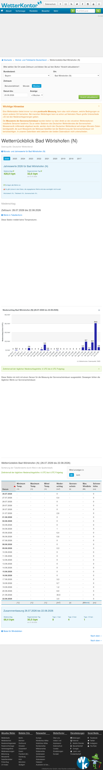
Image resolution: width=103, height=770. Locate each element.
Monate (26, 86)
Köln (20, 759)
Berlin (21, 738)
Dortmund (22, 743)
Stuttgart (22, 764)
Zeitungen (76, 738)
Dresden (22, 746)
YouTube (93, 746)
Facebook (93, 738)
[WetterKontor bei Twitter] (77, 4)
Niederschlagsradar (8, 743)
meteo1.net (57, 740)
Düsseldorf (23, 748)
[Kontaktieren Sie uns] (65, 4)
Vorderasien (40, 754)
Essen (21, 751)
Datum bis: (8, 91)
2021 (47, 158)
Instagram (93, 743)
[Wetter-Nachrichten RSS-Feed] (71, 4)
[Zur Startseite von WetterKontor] (2, 11)
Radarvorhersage (7, 746)
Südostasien (40, 759)
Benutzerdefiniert (12, 86)
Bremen (21, 740)
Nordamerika (40, 746)
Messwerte (5, 756)
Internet (75, 740)
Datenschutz (50, 4)
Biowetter (46, 11)
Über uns (56, 738)
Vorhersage (20, 11)
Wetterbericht (6, 740)
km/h (87, 602)
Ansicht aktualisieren (89, 97)
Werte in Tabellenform (12, 215)
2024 (23, 158)
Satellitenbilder (6, 759)
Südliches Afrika (42, 743)
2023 (31, 158)
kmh (78, 475)
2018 (71, 158)
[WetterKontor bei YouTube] (93, 4)
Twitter (92, 740)
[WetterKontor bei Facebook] (82, 4)
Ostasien (39, 762)
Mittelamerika (41, 748)
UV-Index (4, 764)
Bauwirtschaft (78, 746)
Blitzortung (5, 754)
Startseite (7, 60)
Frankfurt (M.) (23, 754)
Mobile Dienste (78, 743)
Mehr (56, 11)
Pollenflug (5, 762)
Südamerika (40, 751)
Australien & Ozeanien (44, 764)
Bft (71, 475)
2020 (55, 158)
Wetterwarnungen (7, 751)
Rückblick (34, 11)
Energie (76, 748)
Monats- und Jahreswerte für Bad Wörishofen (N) (24, 151)
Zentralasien (40, 756)
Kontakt (56, 754)
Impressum (57, 743)
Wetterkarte (5, 738)
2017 (79, 158)
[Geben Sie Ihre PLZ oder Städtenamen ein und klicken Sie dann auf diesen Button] (98, 11)
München (22, 762)
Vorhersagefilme (7, 748)
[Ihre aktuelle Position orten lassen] (73, 11)
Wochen (36, 86)
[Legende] (60, 4)
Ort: (55, 71)
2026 (7, 158)
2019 (63, 158)
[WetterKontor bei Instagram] (87, 4)
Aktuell (8, 11)
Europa (38, 738)
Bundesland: (9, 71)
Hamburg (22, 756)
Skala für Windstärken (12, 631)
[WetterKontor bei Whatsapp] (99, 4)
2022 (39, 158)
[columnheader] (8, 486)
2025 (15, 158)
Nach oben (95, 635)
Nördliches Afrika (42, 740)
